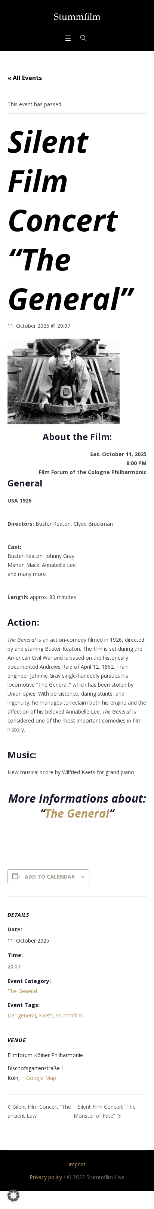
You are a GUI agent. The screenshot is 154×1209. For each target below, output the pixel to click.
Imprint (77, 1164)
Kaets (46, 1015)
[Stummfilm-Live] (77, 16)
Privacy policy (46, 1177)
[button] (13, 1195)
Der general (21, 1015)
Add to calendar (50, 876)
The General (77, 813)
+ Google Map (38, 1077)
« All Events (24, 78)
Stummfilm (69, 1015)
